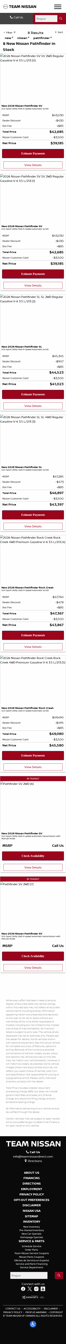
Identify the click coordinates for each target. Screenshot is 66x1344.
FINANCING (31, 1178)
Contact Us (13, 1308)
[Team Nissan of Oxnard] (19, 6)
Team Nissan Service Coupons (31, 1253)
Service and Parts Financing (31, 1263)
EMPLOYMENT (31, 1189)
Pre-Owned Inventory (31, 1230)
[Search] (60, 18)
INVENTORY (31, 1221)
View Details (33, 165)
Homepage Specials (31, 1237)
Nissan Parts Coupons (31, 1256)
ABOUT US (31, 1172)
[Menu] (57, 7)
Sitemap (31, 1216)
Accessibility (32, 1308)
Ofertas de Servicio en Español (31, 1260)
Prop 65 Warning (36, 1312)
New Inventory (31, 1226)
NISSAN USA (32, 1211)
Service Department (31, 1267)
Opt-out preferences (31, 1200)
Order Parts (31, 1249)
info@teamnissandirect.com (33, 1156)
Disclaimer (32, 1205)
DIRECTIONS (32, 1183)
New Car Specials (31, 1233)
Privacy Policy (12, 1312)
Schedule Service (31, 1246)
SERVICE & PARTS (31, 1241)
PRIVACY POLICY (31, 1194)
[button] (33, 1324)
